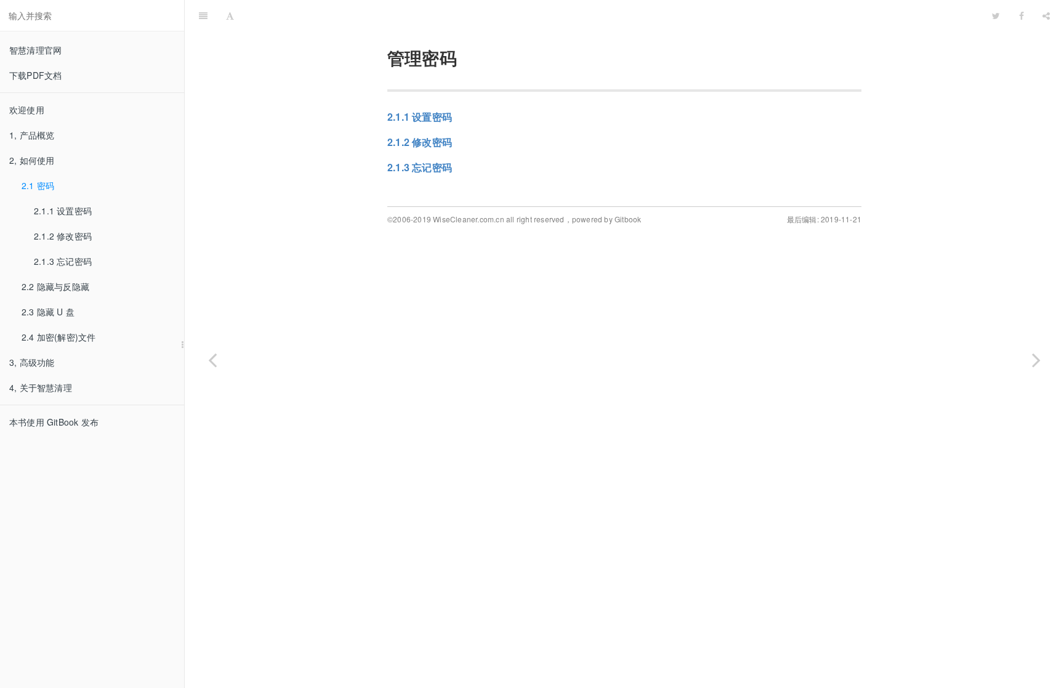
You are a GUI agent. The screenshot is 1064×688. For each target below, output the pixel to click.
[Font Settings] (230, 15)
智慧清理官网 (35, 50)
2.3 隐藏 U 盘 (48, 312)
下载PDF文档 (35, 75)
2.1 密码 (38, 185)
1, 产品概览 (31, 135)
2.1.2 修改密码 (63, 236)
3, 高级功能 (31, 362)
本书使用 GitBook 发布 (54, 422)
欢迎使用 (26, 109)
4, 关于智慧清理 (40, 387)
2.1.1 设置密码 (63, 210)
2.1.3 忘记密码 (63, 261)
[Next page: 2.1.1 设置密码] (1036, 359)
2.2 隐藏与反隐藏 (55, 286)
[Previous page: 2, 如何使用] (212, 359)
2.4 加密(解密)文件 (58, 337)
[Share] (1046, 15)
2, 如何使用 (31, 160)
